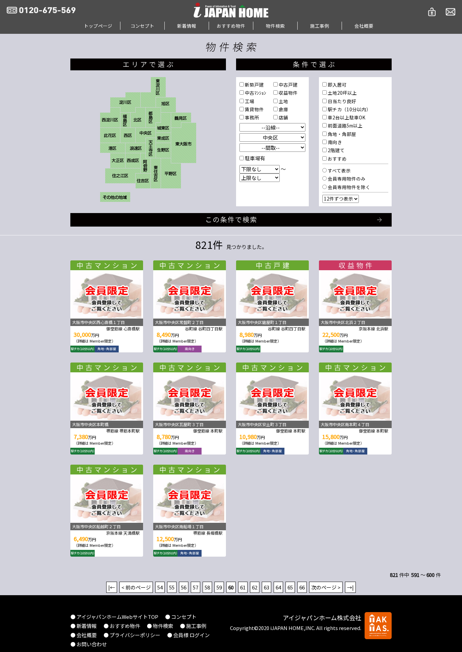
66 (302, 587)
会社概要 (363, 25)
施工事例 (319, 25)
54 (160, 587)
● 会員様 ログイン (188, 634)
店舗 (283, 117)
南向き (334, 142)
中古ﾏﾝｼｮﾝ (255, 92)
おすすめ (337, 158)
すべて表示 (339, 170)
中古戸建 (288, 84)
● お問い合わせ (88, 644)
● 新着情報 (83, 625)
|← (111, 587)
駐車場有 (254, 158)
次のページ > (326, 587)
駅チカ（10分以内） (349, 109)
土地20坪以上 (342, 92)
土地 (283, 101)
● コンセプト (181, 616)
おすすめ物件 (231, 25)
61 (243, 587)
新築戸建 (254, 84)
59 (219, 587)
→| (350, 587)
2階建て (336, 150)
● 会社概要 (83, 634)
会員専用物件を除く (348, 187)
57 (195, 587)
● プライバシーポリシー (131, 634)
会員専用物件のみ (346, 178)
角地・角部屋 (341, 134)
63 (266, 587)
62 (254, 587)
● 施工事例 (193, 625)
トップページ (98, 25)
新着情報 (186, 25)
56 (183, 587)
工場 (249, 101)
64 (278, 587)
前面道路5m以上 (345, 125)
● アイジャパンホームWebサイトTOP (114, 616)
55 (172, 587)
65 (290, 587)
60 (231, 587)
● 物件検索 (160, 625)
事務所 (251, 117)
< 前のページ (136, 587)
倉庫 (283, 109)
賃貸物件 (254, 109)
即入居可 (337, 84)
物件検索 (275, 25)
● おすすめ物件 (121, 625)
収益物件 (288, 92)
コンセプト (142, 25)
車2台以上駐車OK (346, 117)
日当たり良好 (341, 101)
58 (207, 587)
